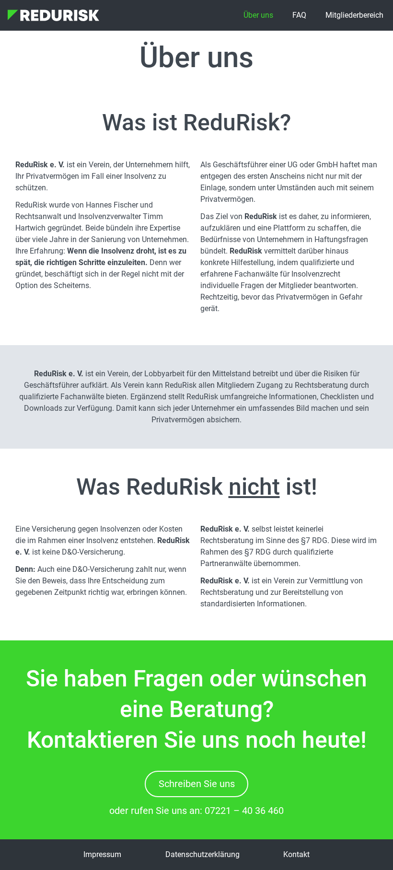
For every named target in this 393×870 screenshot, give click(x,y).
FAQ (299, 15)
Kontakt (296, 854)
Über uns (258, 15)
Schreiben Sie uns (197, 783)
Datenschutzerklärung (202, 854)
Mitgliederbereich (354, 15)
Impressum (102, 854)
